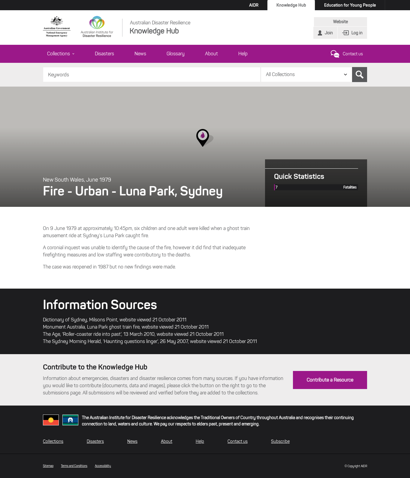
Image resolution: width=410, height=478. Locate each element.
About (211, 54)
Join (329, 32)
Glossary (176, 54)
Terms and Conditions (74, 466)
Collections (58, 54)
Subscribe (280, 441)
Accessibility (103, 466)
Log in (357, 32)
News (140, 54)
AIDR (253, 5)
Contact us (353, 54)
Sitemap (48, 466)
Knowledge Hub (291, 5)
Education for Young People (350, 5)
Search (359, 74)
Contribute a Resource (330, 380)
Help (243, 54)
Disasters (104, 54)
